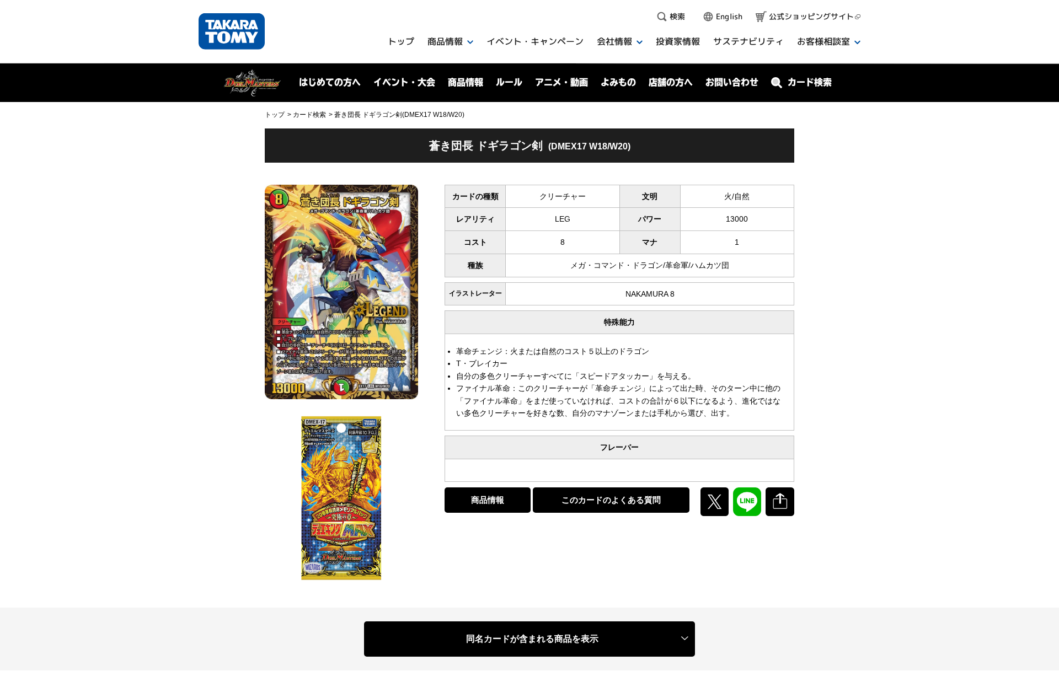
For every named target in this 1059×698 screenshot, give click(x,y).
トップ (275, 115)
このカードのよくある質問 (611, 499)
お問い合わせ (731, 82)
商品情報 (487, 499)
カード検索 (309, 115)
